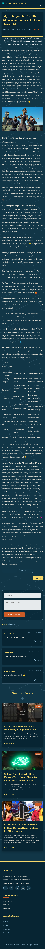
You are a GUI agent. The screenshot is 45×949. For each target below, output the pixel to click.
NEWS (5, 925)
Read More (9, 743)
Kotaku (21, 545)
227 (37, 641)
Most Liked (12, 624)
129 (37, 679)
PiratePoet (36, 29)
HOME (5, 922)
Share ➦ (38, 578)
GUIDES (6, 929)
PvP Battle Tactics (26, 571)
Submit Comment (14, 615)
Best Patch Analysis (9, 571)
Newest (4, 624)
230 (37, 660)
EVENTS (6, 932)
